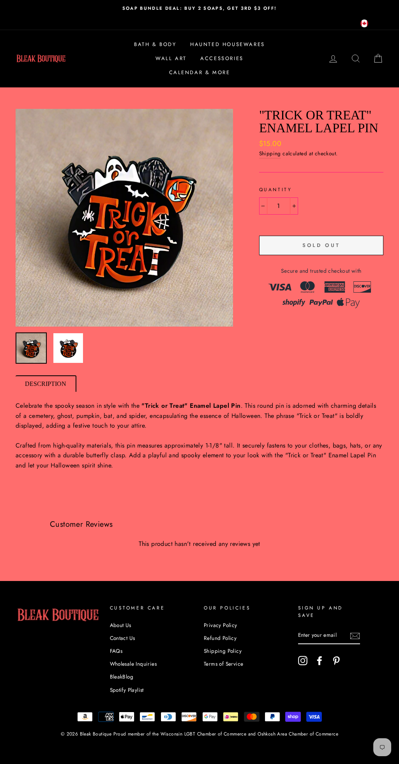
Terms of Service (223, 664)
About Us (120, 625)
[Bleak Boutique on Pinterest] (336, 660)
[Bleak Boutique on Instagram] (302, 660)
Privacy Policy (220, 625)
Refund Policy (220, 638)
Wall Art (171, 58)
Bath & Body (155, 44)
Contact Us (122, 638)
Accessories (222, 58)
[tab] (46, 383)
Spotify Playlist (127, 690)
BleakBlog (122, 676)
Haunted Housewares (227, 44)
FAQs (116, 651)
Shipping (270, 153)
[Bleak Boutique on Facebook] (319, 660)
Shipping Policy (223, 651)
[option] (199, 8)
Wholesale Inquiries (133, 664)
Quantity (275, 189)
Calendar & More (199, 72)
